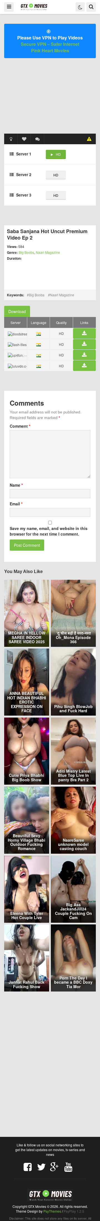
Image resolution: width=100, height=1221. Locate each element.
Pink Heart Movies (50, 50)
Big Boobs (26, 252)
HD (58, 154)
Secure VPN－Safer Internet (50, 44)
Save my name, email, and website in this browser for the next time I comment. (49, 531)
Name (16, 485)
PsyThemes (52, 1211)
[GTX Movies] (33, 6)
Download (17, 311)
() (37, 139)
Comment (20, 426)
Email (16, 504)
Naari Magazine (48, 252)
